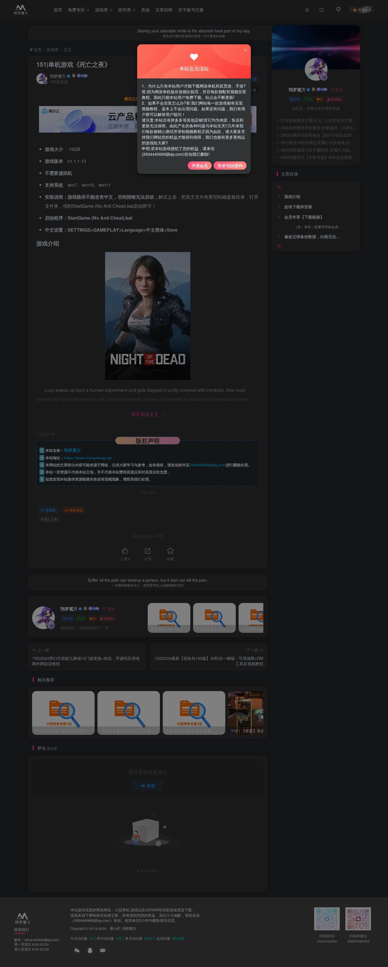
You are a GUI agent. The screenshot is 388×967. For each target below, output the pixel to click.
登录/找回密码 (230, 165)
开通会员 (200, 165)
